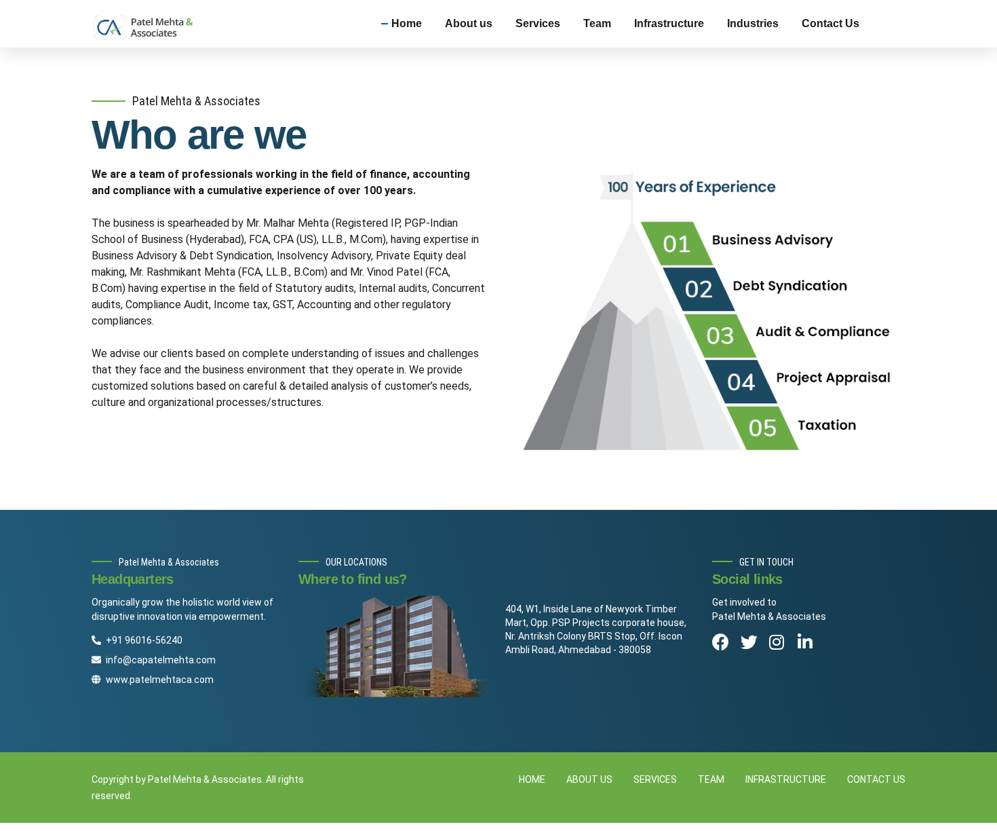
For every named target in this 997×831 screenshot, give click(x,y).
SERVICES (655, 779)
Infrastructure (669, 23)
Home (406, 23)
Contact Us (830, 23)
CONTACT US (876, 779)
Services (537, 23)
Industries (753, 23)
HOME (532, 779)
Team (597, 23)
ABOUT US (589, 779)
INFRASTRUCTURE (785, 779)
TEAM (711, 779)
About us (468, 23)
